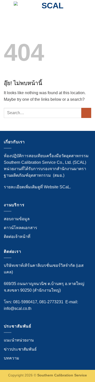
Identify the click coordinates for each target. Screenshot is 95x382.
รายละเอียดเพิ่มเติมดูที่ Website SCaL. (37, 187)
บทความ (11, 358)
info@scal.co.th (17, 308)
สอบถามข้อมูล (17, 219)
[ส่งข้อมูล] (86, 113)
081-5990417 (25, 302)
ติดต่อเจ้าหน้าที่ (17, 236)
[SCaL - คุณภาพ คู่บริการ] (50, 9)
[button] (7, 9)
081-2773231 (51, 302)
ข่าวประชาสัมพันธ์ (20, 349)
